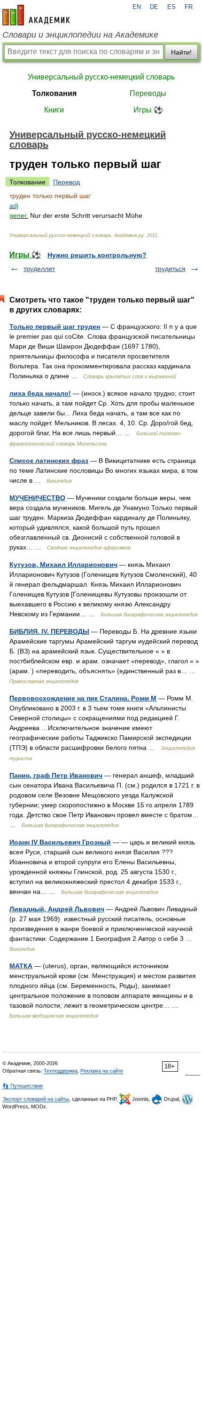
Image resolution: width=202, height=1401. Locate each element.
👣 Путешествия (22, 1086)
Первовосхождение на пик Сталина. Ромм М (82, 698)
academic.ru (36, 15)
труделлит (39, 268)
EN (136, 7)
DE (154, 7)
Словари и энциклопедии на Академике (80, 35)
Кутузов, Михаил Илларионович (63, 564)
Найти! (181, 52)
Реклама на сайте (101, 1071)
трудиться (170, 268)
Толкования (54, 93)
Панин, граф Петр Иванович (55, 775)
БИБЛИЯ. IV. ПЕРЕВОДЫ (49, 631)
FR (189, 7)
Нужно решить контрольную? (97, 255)
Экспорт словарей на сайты (35, 1099)
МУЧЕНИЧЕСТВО (37, 497)
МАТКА (20, 966)
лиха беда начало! (40, 393)
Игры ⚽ (148, 110)
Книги (54, 110)
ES (171, 7)
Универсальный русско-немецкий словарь (101, 77)
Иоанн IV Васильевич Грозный (60, 842)
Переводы (148, 93)
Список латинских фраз (48, 460)
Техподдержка (61, 1071)
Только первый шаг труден (54, 326)
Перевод (66, 182)
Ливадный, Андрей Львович (56, 909)
